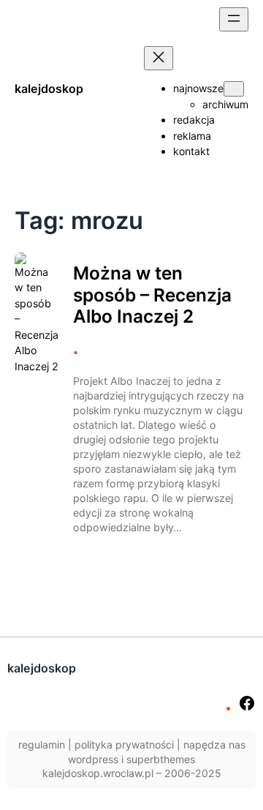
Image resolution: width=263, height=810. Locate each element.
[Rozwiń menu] (233, 19)
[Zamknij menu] (158, 58)
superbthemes (160, 759)
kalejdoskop (49, 88)
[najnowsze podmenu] (234, 89)
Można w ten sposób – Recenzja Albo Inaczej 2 (152, 294)
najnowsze (198, 88)
